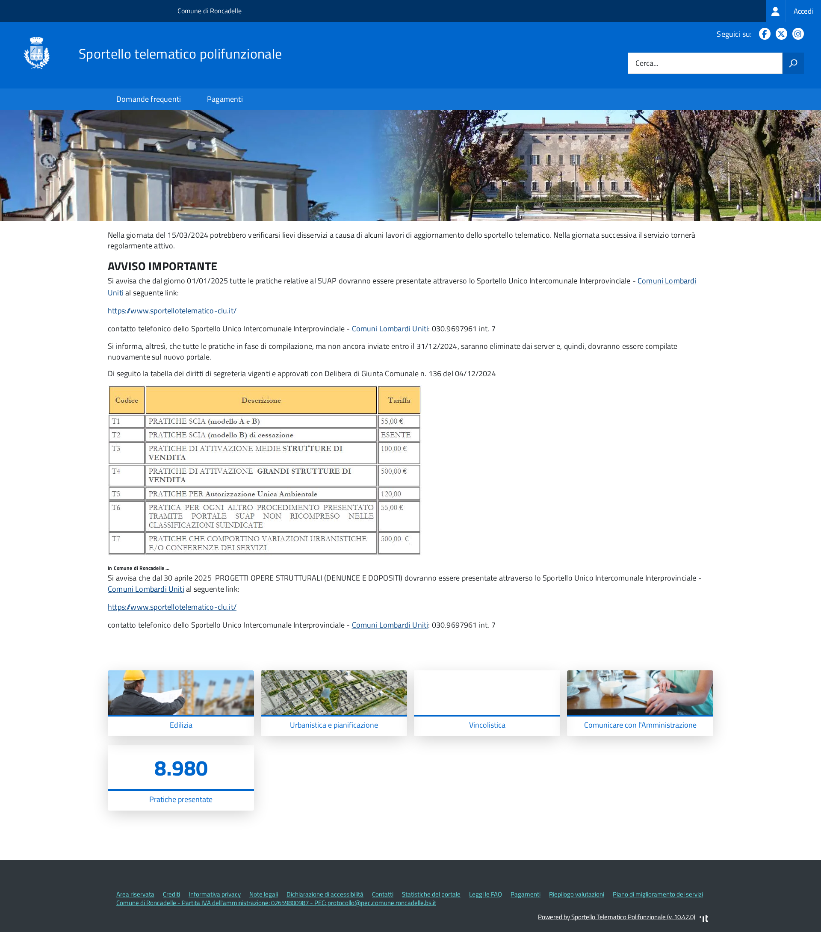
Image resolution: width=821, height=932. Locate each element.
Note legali (263, 894)
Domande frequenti (148, 99)
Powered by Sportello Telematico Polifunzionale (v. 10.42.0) (616, 917)
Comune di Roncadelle (209, 11)
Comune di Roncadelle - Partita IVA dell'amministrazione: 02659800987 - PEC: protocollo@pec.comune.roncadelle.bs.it (276, 903)
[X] (779, 34)
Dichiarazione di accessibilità (324, 894)
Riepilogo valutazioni (576, 894)
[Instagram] (796, 34)
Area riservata (135, 894)
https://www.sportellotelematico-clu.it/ (172, 310)
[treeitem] (793, 11)
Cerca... (647, 63)
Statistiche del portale (431, 894)
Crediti (171, 894)
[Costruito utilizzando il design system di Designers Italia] (704, 919)
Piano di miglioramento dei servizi (658, 894)
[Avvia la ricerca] (793, 63)
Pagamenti (225, 99)
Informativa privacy (215, 894)
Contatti (382, 894)
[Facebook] (763, 34)
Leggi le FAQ (485, 894)
